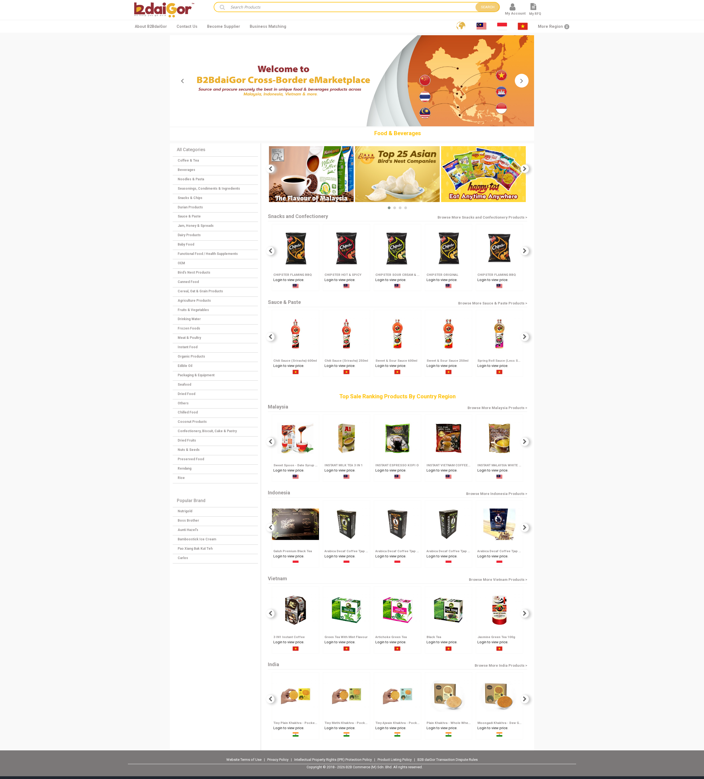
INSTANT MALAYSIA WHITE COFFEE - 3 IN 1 (510, 465)
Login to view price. (288, 280)
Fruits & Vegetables (193, 310)
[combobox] (350, 7)
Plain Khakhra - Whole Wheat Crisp (453, 723)
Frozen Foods (189, 328)
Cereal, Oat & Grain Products (200, 291)
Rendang (184, 468)
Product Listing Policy (395, 760)
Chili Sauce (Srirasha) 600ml (295, 361)
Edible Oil (185, 366)
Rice (181, 478)
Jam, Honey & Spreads (196, 226)
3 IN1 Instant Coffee (289, 637)
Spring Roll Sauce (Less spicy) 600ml (506, 361)
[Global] (460, 26)
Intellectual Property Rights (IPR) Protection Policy (333, 760)
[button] (389, 208)
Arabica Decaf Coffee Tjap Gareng (401, 551)
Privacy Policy (278, 760)
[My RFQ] (533, 9)
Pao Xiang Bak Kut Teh (195, 549)
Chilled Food (188, 412)
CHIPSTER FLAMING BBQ (292, 275)
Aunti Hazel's (188, 530)
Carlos (183, 558)
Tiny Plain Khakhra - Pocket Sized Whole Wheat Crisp (314, 723)
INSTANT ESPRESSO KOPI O (397, 465)
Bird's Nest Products (194, 272)
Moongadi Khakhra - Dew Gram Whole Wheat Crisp (516, 723)
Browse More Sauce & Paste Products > (492, 303)
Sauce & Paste (189, 216)
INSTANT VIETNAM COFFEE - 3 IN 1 (453, 465)
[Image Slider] (352, 80)
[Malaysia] (481, 26)
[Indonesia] (502, 26)
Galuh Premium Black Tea (292, 551)
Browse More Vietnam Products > (498, 580)
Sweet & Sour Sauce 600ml (396, 361)
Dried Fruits (187, 440)
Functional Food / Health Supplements (208, 254)
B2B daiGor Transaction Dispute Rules (447, 760)
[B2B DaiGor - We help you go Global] (164, 6)
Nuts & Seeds (189, 450)
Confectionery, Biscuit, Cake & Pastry (207, 431)
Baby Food (186, 244)
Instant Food (187, 347)
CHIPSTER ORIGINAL (442, 275)
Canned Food (188, 282)
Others (183, 403)
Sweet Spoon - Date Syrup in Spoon (301, 465)
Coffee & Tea (188, 160)
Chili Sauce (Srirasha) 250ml (346, 361)
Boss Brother (188, 520)
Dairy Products (189, 235)
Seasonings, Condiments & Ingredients (209, 188)
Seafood (184, 384)
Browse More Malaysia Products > (497, 408)
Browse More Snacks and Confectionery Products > (482, 217)
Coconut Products (192, 422)
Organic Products (191, 356)
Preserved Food (191, 459)
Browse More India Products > (501, 665)
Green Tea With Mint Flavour (346, 637)
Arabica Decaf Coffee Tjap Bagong (350, 551)
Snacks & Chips (190, 198)
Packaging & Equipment (196, 375)
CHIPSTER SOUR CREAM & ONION (401, 275)
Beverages (186, 170)
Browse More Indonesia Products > (496, 494)
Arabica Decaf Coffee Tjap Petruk (452, 551)
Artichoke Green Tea (391, 637)
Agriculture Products (194, 301)
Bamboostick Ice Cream (197, 539)
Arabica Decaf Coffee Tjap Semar (502, 551)
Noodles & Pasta (191, 179)
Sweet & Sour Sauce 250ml (447, 361)
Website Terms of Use (244, 760)
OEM (181, 263)
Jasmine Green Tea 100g (496, 637)
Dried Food (186, 394)
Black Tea (434, 637)
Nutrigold (185, 511)
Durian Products (190, 207)
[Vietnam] (522, 26)
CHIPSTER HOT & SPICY (342, 275)
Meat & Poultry (189, 338)
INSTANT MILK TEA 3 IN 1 (343, 465)
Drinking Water (189, 319)
